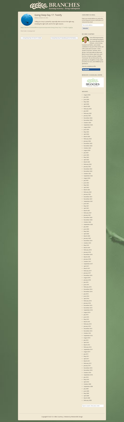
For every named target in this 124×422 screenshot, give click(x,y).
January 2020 (87, 238)
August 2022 (87, 178)
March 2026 (87, 106)
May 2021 (86, 206)
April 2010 (86, 382)
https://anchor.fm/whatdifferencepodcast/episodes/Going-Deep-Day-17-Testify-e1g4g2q (47, 27)
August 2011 (87, 351)
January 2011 (87, 365)
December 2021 (88, 196)
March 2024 (87, 136)
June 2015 (86, 284)
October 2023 (87, 148)
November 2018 (88, 254)
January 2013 (87, 326)
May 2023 (86, 157)
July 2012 (86, 340)
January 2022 (87, 194)
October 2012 (87, 333)
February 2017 (88, 271)
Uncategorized (31, 31)
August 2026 (87, 95)
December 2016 (88, 275)
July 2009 (86, 389)
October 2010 (87, 372)
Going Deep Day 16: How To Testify (31, 38)
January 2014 (87, 303)
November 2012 (88, 331)
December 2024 (88, 118)
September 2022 (88, 176)
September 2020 (88, 224)
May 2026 (86, 102)
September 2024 (88, 125)
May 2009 (86, 393)
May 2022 (86, 185)
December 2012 (88, 328)
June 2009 (86, 391)
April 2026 (86, 104)
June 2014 (86, 296)
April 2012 (86, 342)
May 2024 (86, 132)
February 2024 (88, 139)
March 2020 (87, 236)
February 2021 (88, 213)
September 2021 (88, 201)
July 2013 (86, 314)
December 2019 (88, 240)
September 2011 (88, 349)
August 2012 (87, 338)
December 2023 (88, 143)
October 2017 (87, 261)
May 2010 (86, 379)
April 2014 (86, 298)
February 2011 (88, 363)
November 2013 (88, 308)
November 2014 (88, 291)
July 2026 (86, 97)
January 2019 (87, 252)
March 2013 (87, 321)
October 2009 (87, 384)
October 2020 (87, 222)
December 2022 (88, 169)
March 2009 (87, 398)
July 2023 (86, 152)
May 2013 (86, 319)
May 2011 (86, 356)
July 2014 (86, 294)
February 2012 (88, 347)
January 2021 (87, 215)
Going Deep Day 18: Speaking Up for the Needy (64, 38)
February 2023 (88, 164)
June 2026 (86, 99)
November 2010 (88, 370)
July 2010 (86, 377)
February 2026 (88, 109)
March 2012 (87, 345)
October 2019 (87, 243)
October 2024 (87, 122)
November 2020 (88, 220)
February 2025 (88, 113)
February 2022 (88, 192)
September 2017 (88, 264)
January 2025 (87, 115)
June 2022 (86, 183)
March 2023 (87, 162)
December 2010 (88, 368)
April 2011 (86, 358)
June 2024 (86, 129)
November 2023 (88, 146)
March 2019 (87, 247)
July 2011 (86, 354)
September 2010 (88, 375)
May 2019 (86, 245)
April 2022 (86, 187)
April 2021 (86, 208)
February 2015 (88, 287)
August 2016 (87, 277)
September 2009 (88, 386)
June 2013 (86, 317)
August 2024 (87, 127)
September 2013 (88, 310)
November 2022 (88, 171)
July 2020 (86, 227)
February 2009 (88, 400)
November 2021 (88, 199)
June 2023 (86, 155)
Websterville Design (77, 417)
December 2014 (88, 289)
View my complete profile (89, 66)
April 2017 (86, 266)
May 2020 (86, 231)
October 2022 (87, 173)
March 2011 (87, 361)
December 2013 (88, 305)
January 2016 (87, 280)
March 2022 (87, 189)
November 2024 (88, 120)
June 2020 (86, 229)
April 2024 (86, 134)
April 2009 (86, 395)
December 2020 (88, 217)
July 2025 (86, 111)
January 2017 (87, 273)
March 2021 (87, 210)
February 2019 (88, 250)
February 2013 (88, 324)
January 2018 (87, 259)
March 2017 (87, 268)
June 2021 (86, 203)
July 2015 (86, 282)
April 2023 (86, 159)
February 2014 (88, 301)
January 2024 (87, 141)
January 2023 (87, 166)
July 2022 (86, 180)
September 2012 (88, 335)
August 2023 (87, 150)
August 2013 (87, 312)
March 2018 (87, 257)
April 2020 (86, 234)
